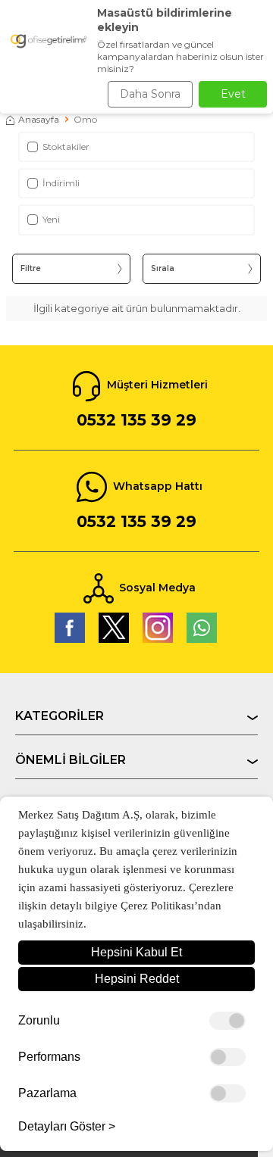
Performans (49, 1057)
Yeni (51, 219)
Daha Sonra (150, 94)
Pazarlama (47, 1093)
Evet (233, 94)
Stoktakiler (65, 146)
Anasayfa (38, 119)
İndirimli (61, 183)
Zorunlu (39, 1021)
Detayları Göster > (66, 1127)
